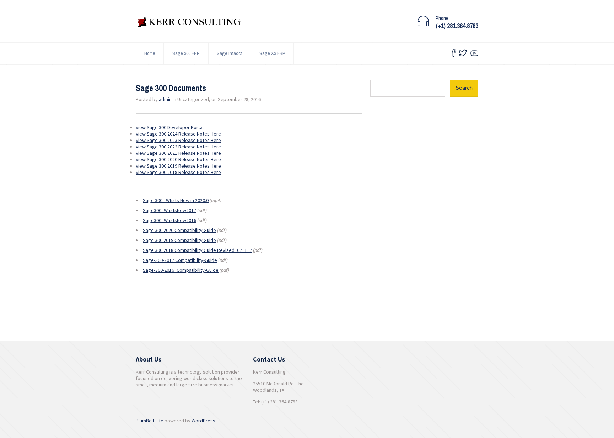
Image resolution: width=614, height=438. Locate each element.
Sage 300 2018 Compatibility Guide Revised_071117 (197, 250)
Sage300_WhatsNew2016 (169, 220)
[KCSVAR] (189, 23)
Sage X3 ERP (272, 53)
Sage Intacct (229, 53)
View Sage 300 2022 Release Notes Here (178, 146)
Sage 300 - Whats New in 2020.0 (176, 200)
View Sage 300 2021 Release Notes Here (178, 153)
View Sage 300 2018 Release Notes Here (178, 172)
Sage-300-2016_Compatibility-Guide (181, 270)
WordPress (203, 420)
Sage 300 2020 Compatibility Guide (179, 230)
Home (149, 53)
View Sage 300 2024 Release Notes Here (178, 134)
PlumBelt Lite (149, 420)
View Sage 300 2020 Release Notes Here (178, 159)
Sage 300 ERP (186, 53)
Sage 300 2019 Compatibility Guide (179, 240)
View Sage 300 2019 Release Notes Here (178, 166)
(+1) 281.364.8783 (457, 25)
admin (165, 99)
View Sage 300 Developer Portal (170, 127)
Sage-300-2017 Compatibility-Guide (180, 260)
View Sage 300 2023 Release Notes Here (178, 140)
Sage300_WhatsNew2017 (169, 210)
